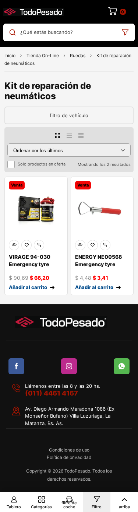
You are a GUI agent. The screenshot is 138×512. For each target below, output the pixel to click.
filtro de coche (69, 504)
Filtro (97, 506)
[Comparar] (39, 245)
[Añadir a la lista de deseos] (26, 245)
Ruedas (77, 55)
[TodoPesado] (33, 12)
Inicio (9, 55)
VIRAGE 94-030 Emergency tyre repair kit (29, 264)
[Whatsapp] (122, 366)
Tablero (14, 506)
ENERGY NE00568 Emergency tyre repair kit (98, 264)
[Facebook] (16, 366)
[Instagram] (69, 366)
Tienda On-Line (42, 55)
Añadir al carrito (28, 287)
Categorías (41, 506)
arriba (124, 506)
